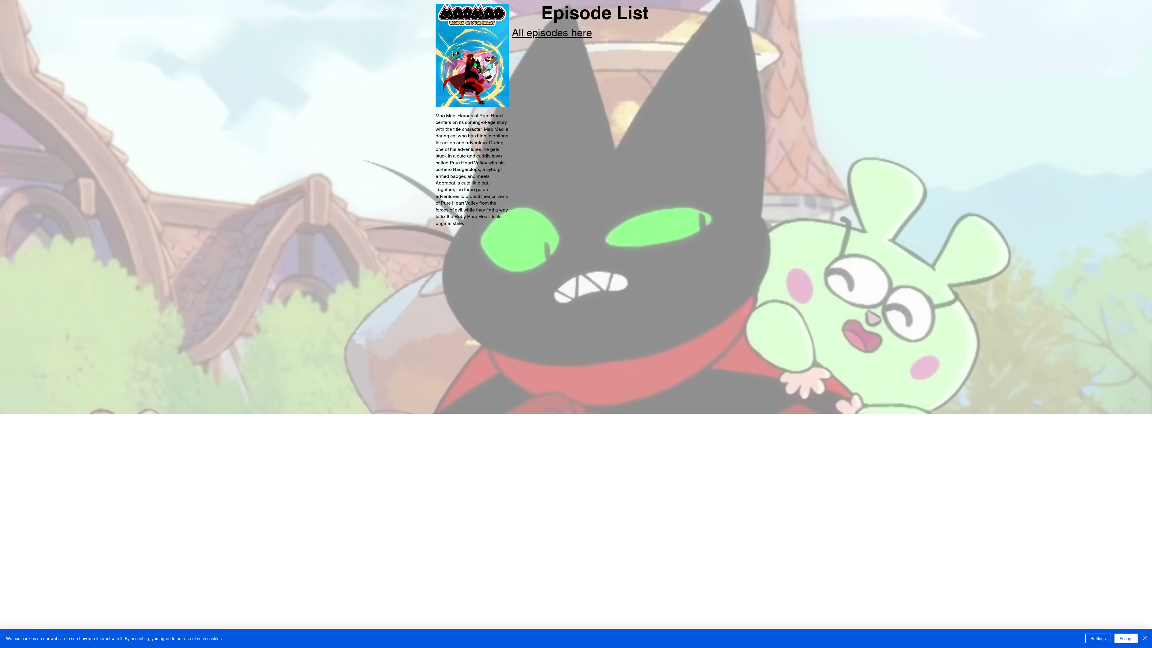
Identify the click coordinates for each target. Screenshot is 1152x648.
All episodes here (552, 32)
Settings (1098, 638)
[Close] (1144, 638)
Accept (1126, 638)
